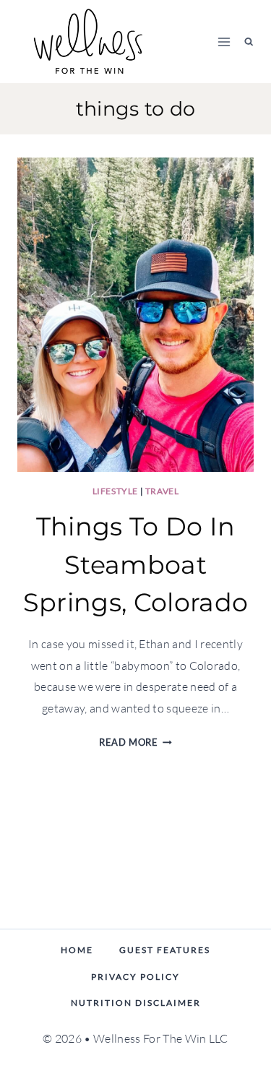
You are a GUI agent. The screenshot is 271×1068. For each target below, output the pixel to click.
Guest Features (164, 949)
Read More (135, 742)
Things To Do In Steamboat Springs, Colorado (135, 564)
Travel (162, 491)
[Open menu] (224, 41)
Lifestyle (115, 491)
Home (77, 949)
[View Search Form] (249, 41)
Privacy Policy (135, 976)
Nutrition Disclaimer (136, 1002)
